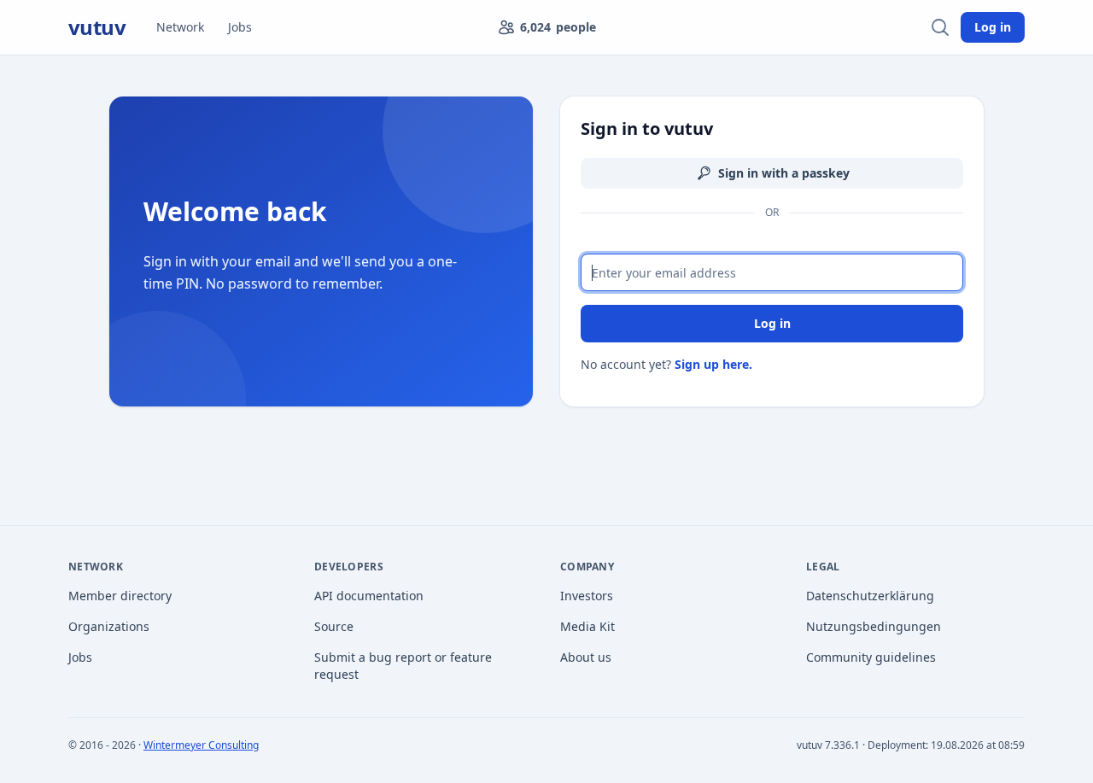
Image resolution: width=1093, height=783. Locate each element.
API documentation (369, 595)
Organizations (108, 626)
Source (334, 626)
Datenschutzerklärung (870, 595)
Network (180, 27)
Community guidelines (871, 657)
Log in (992, 27)
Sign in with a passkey (784, 173)
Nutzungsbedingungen (873, 626)
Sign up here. (713, 364)
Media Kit (587, 626)
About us (585, 657)
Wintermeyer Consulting (201, 745)
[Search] (940, 27)
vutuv (97, 27)
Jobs (240, 27)
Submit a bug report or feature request (403, 665)
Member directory (120, 595)
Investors (586, 595)
